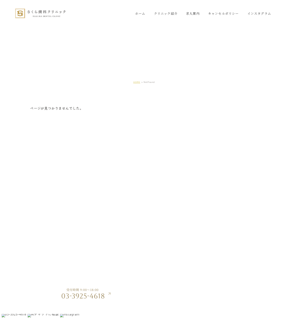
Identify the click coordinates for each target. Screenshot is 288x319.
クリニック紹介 (166, 13)
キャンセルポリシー (223, 13)
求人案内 (193, 13)
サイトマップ (225, 286)
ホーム (140, 13)
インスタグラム (259, 13)
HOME (136, 81)
